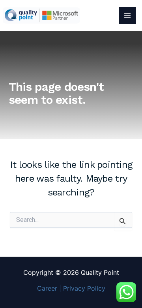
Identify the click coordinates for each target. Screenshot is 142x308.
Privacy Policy (84, 288)
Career (47, 288)
